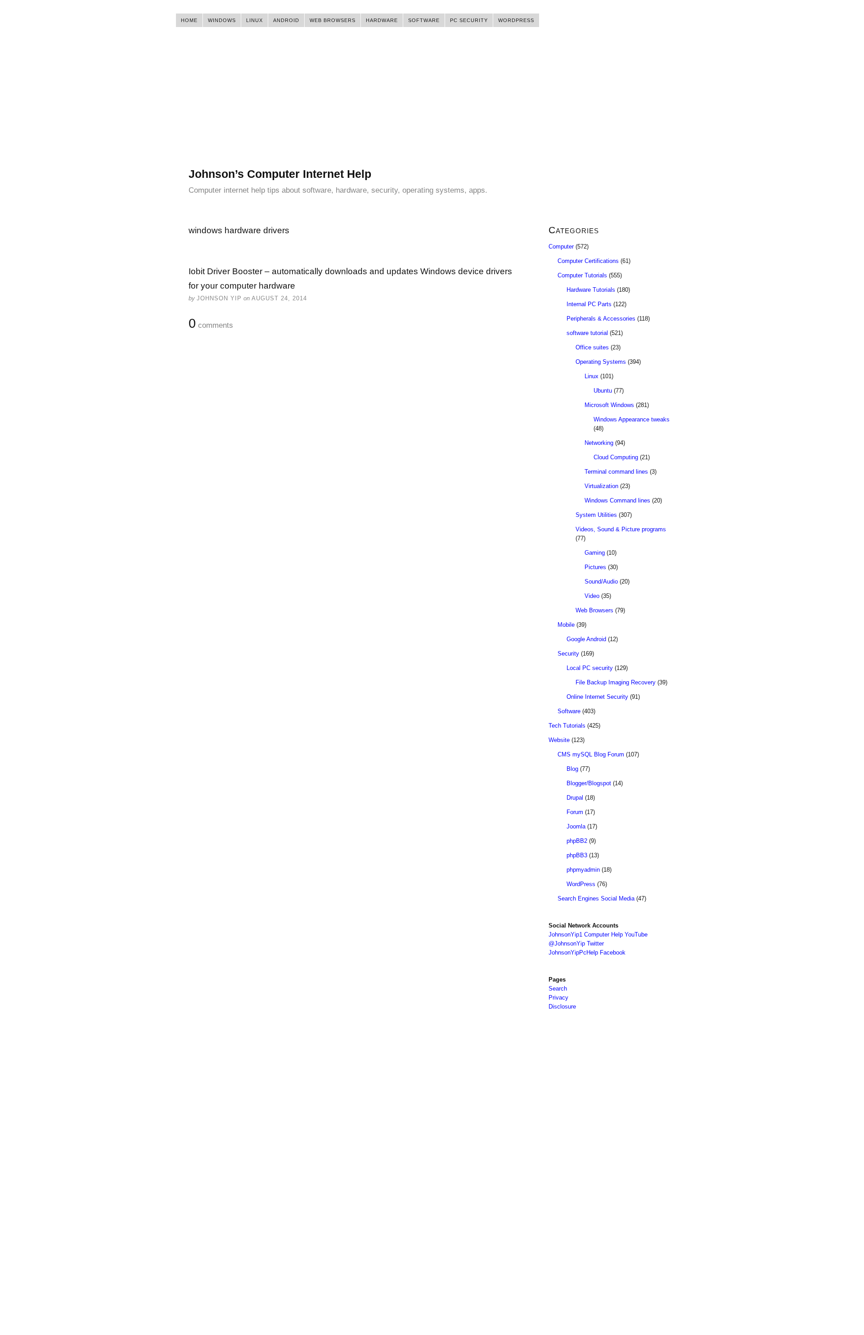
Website (559, 740)
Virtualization (601, 486)
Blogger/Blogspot (589, 783)
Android (286, 20)
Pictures (595, 567)
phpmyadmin (583, 869)
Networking (599, 442)
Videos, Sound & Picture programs (621, 529)
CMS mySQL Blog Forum (591, 754)
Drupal (575, 797)
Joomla (576, 826)
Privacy (558, 997)
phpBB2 (577, 840)
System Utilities (596, 514)
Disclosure (562, 1006)
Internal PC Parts (589, 304)
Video (592, 596)
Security (568, 653)
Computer (561, 246)
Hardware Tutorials (591, 289)
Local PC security (590, 668)
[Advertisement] (432, 104)
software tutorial (587, 333)
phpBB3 (577, 855)
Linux (254, 20)
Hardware (382, 20)
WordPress (516, 20)
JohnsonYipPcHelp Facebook (587, 952)
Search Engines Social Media (596, 898)
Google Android (586, 639)
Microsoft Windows (609, 405)
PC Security (469, 20)
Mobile (566, 624)
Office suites (592, 347)
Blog (572, 768)
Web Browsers (333, 20)
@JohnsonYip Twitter (576, 943)
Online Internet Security (597, 696)
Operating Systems (601, 361)
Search (558, 988)
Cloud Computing (616, 457)
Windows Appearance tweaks (632, 419)
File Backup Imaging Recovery (616, 682)
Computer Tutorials (582, 275)
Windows (222, 20)
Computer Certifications (588, 261)
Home (189, 20)
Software (424, 20)
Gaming (595, 552)
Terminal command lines (616, 471)
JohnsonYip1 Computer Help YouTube (598, 934)
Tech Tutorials (567, 725)
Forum (575, 812)
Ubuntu (603, 390)
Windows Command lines (617, 500)
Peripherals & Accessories (601, 318)
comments (211, 323)
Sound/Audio (601, 581)
